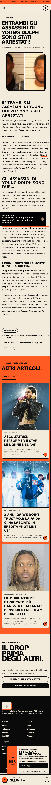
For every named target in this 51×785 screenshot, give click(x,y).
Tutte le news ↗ (9, 377)
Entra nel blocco (25, 686)
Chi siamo (31, 729)
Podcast (5, 732)
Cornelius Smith (10, 330)
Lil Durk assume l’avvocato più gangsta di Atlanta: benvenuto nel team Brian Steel (23, 606)
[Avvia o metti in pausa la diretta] (4, 780)
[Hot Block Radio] (4, 8)
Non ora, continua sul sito (33, 771)
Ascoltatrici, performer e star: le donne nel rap (21, 441)
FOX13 (44, 155)
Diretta (4, 726)
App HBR (5, 736)
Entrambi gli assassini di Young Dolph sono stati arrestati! (23, 337)
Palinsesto (6, 729)
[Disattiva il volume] (47, 779)
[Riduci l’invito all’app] (46, 749)
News (29, 726)
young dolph (9, 348)
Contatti (30, 732)
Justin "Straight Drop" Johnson (30, 343)
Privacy (30, 736)
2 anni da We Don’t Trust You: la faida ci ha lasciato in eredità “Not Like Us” (22, 523)
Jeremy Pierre (9, 343)
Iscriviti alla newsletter (25, 679)
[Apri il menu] (45, 8)
